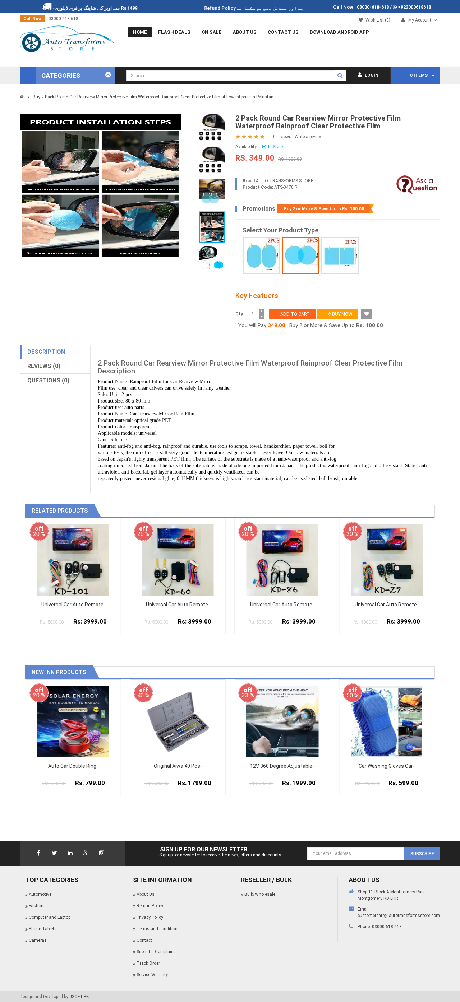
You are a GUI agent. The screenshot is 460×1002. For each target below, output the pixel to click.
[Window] (340, 255)
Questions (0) (48, 380)
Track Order (148, 963)
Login (371, 75)
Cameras (38, 940)
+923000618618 (414, 7)
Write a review (308, 136)
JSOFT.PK (79, 996)
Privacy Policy (150, 917)
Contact (144, 940)
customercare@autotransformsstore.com (399, 915)
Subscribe (422, 853)
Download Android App (339, 32)
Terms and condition (157, 928)
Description (46, 351)
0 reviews (282, 136)
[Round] (300, 255)
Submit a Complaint (156, 951)
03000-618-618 (373, 7)
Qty (239, 313)
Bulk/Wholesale (259, 894)
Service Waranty (152, 974)
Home (140, 32)
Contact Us (283, 32)
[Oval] (261, 255)
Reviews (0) (43, 366)
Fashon (36, 905)
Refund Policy (242, 8)
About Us (245, 32)
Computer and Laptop (49, 917)
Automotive (40, 894)
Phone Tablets (43, 928)
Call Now (32, 18)
